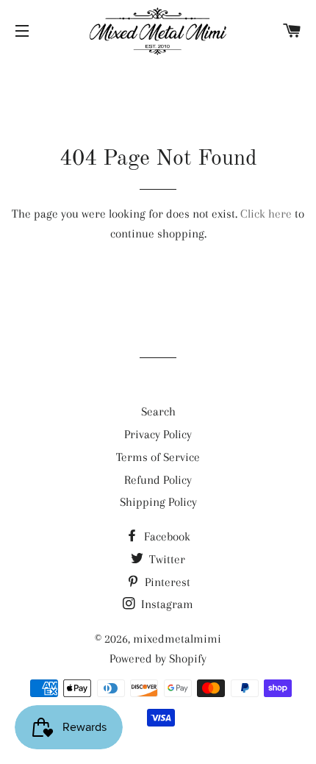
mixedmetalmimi (177, 639)
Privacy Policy (158, 434)
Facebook (165, 536)
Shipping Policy (158, 502)
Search (158, 411)
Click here (266, 214)
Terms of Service (158, 457)
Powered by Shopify (158, 658)
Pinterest (166, 582)
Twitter (165, 559)
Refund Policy (158, 480)
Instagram (165, 604)
